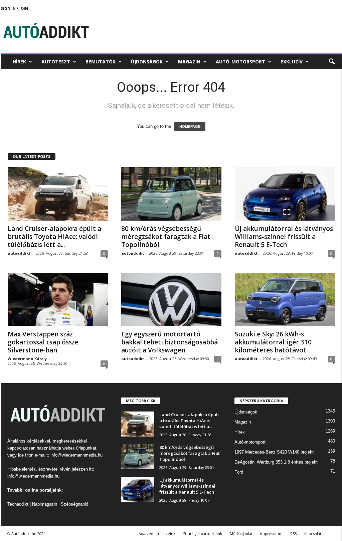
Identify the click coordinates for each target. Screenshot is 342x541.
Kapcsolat (312, 533)
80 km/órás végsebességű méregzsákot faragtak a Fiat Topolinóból (165, 236)
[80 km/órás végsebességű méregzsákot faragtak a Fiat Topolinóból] (171, 194)
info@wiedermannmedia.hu (76, 455)
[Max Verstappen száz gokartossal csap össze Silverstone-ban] (58, 299)
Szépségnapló (74, 504)
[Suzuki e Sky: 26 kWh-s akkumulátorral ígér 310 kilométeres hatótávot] (285, 299)
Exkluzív (292, 61)
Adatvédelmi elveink (157, 533)
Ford (238, 472)
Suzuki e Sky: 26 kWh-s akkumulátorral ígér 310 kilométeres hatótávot (273, 342)
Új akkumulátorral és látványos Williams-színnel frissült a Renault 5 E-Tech (284, 236)
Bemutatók (101, 61)
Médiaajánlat (241, 533)
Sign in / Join (14, 8)
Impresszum (271, 533)
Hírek (19, 61)
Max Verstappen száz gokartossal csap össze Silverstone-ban (43, 342)
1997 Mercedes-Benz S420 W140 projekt (274, 452)
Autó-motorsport (240, 61)
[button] (331, 61)
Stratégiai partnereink (202, 533)
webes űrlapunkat (79, 448)
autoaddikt (19, 253)
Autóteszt (55, 61)
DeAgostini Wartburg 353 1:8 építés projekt (276, 462)
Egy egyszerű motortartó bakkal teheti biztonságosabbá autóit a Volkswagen (169, 342)
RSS (293, 533)
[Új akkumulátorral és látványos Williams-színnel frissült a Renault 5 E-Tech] (285, 194)
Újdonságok (147, 61)
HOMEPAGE (189, 126)
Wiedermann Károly (27, 358)
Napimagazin (44, 504)
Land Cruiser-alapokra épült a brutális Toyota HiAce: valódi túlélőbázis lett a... (54, 236)
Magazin (189, 61)
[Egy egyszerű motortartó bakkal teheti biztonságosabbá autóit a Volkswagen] (171, 299)
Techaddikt (17, 504)
